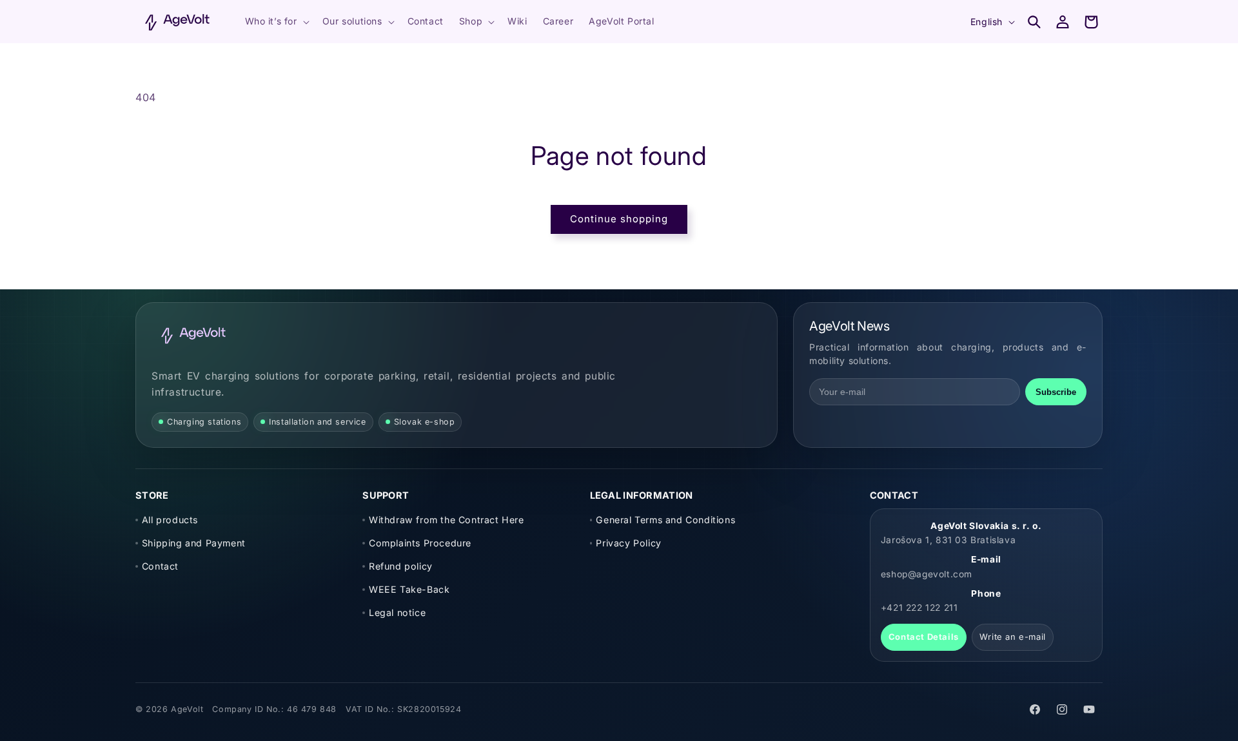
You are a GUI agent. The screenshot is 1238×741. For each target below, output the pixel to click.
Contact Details (924, 636)
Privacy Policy (628, 542)
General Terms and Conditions (665, 519)
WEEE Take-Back (409, 589)
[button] (276, 21)
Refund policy (401, 566)
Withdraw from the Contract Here (446, 519)
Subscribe (1056, 392)
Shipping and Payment (194, 542)
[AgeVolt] (193, 335)
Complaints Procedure (420, 542)
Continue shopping (619, 219)
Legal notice (397, 612)
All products (170, 519)
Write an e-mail (1012, 636)
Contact (160, 566)
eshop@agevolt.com (926, 574)
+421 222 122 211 (919, 607)
